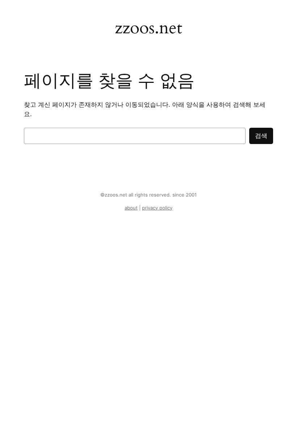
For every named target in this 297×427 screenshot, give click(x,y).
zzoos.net (148, 27)
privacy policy (157, 208)
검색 (261, 135)
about (131, 208)
